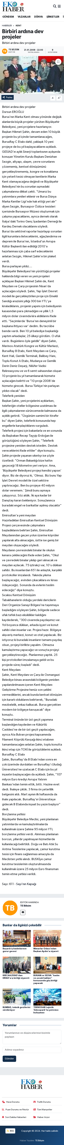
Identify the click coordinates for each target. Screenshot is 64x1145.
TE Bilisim (25, 905)
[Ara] (54, 6)
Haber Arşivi (43, 1117)
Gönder (9, 1058)
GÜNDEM (8, 16)
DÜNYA (38, 16)
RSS (12, 1131)
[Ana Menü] (59, 6)
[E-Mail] (22, 912)
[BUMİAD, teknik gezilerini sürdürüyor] (17, 997)
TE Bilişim (39, 1140)
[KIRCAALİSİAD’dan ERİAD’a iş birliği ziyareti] (17, 965)
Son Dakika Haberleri (15, 1117)
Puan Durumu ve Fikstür (17, 1109)
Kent (18, 26)
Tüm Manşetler (44, 1109)
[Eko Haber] (13, 6)
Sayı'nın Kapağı (26, 884)
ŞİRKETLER (52, 16)
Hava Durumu (13, 1102)
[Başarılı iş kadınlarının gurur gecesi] (17, 938)
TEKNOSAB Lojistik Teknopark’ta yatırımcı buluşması (45, 1010)
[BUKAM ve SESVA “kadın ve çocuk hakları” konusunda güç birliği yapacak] (47, 965)
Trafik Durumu (44, 1102)
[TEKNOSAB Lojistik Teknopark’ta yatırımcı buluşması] (47, 997)
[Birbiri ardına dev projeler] (32, 75)
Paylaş (9, 97)
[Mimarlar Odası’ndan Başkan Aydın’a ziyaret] (47, 938)
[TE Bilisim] (10, 908)
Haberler (7, 26)
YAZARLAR (24, 16)
